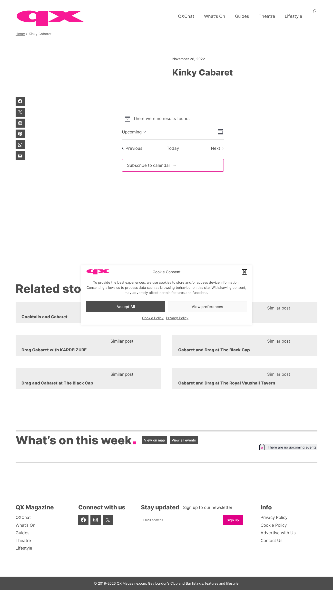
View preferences (207, 306)
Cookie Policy (153, 318)
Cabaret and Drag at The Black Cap (214, 349)
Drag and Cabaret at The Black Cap (57, 383)
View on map (154, 440)
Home (20, 34)
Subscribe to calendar (148, 165)
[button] (244, 272)
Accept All (126, 306)
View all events (184, 440)
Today (173, 148)
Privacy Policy (177, 318)
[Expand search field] (314, 13)
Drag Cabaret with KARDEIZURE (54, 349)
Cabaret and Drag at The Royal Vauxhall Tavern (226, 383)
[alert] (288, 447)
